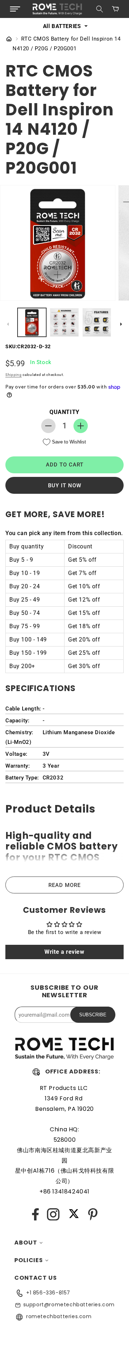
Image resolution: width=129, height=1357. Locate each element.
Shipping (13, 375)
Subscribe (92, 1014)
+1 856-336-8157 (48, 1292)
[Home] (9, 39)
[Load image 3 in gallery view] (96, 322)
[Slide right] (121, 324)
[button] (15, 9)
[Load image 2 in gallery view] (64, 322)
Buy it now (64, 485)
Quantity (64, 412)
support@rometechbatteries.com (69, 1304)
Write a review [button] (64, 951)
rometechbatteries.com (59, 1316)
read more (64, 885)
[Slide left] (8, 324)
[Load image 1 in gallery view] (32, 322)
